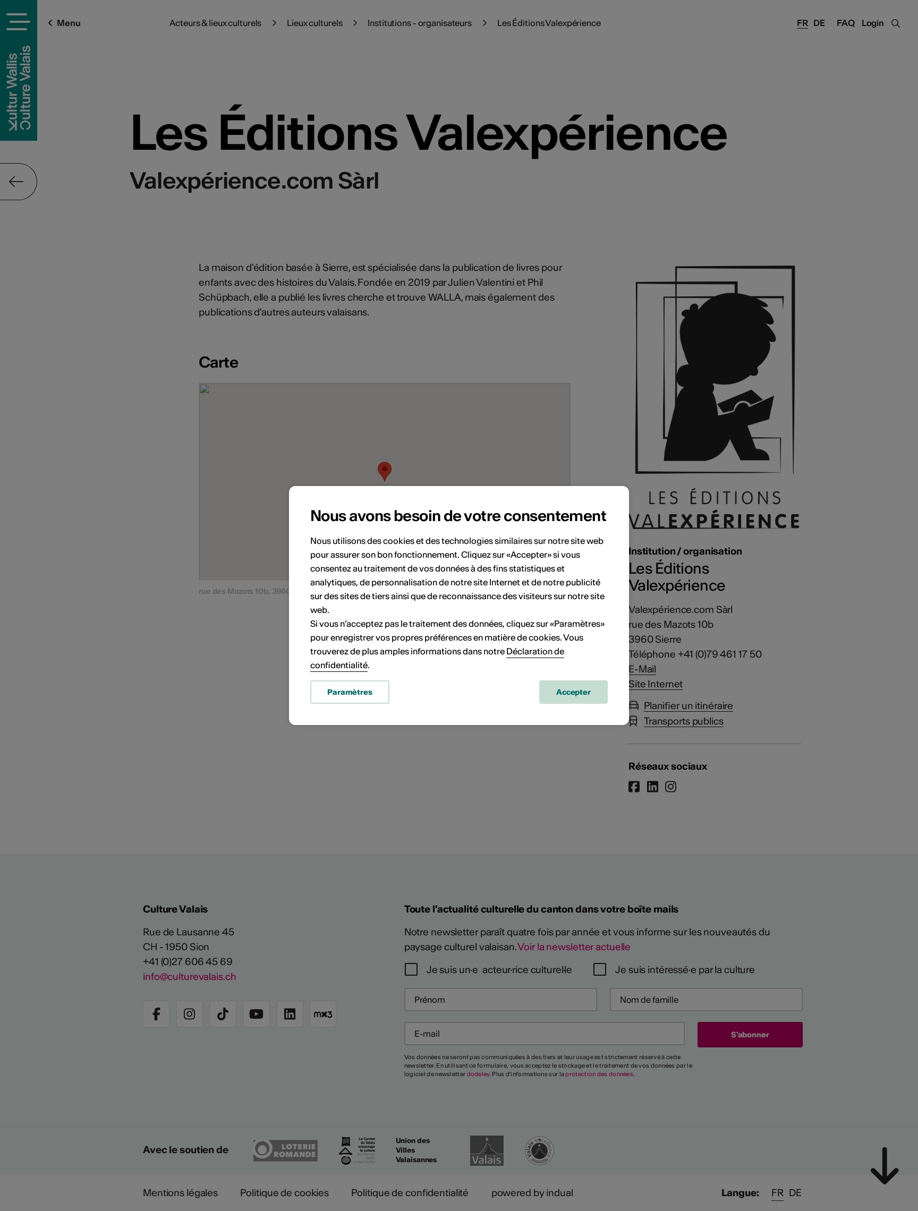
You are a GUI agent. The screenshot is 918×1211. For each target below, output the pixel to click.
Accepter (573, 692)
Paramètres (349, 692)
